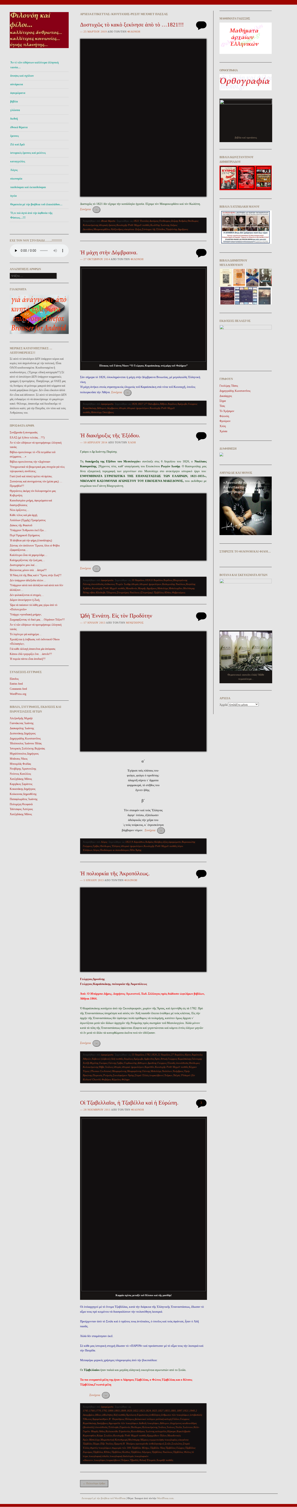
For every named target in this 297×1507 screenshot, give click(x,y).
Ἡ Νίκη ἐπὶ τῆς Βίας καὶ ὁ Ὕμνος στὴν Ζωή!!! (35, 575)
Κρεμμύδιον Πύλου (157, 1435)
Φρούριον (225, 421)
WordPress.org (18, 694)
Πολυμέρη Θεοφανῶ (21, 804)
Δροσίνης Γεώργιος (157, 1063)
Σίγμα (223, 400)
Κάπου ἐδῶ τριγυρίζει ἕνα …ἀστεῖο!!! (31, 654)
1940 (192, 1410)
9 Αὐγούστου (138, 841)
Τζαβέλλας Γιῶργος (174, 1447)
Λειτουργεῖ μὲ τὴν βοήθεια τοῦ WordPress (103, 1498)
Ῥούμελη (107, 1075)
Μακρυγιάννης (119, 1071)
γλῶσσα (15, 110)
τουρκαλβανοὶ (156, 1075)
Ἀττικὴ (164, 1058)
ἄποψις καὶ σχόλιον (22, 75)
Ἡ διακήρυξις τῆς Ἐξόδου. (110, 435)
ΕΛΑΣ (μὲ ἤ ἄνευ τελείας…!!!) (27, 437)
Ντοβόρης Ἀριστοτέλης (23, 768)
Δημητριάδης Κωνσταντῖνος (25, 738)
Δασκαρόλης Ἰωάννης (22, 728)
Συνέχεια (89, 209)
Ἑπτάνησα (113, 1427)
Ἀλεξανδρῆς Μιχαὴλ (21, 718)
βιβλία (14, 101)
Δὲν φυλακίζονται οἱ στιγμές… (27, 595)
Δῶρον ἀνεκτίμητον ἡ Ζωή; (25, 599)
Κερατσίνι (149, 1067)
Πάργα (96, 1443)
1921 (186, 1410)
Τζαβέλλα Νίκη (157, 1447)
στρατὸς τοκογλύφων (100, 1447)
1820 (129, 1410)
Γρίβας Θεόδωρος (102, 846)
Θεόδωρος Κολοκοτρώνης (144, 1427)
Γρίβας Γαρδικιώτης (127, 1063)
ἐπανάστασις (97, 584)
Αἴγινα (187, 1054)
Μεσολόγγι (96, 412)
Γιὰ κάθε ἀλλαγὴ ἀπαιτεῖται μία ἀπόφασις (32, 649)
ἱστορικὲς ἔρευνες (107, 225)
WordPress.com (165, 1498)
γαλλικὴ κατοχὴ (163, 1419)
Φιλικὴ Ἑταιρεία (147, 1460)
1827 (140, 403)
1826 (134, 403)
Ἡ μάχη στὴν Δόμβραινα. (109, 252)
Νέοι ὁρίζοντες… (19, 510)
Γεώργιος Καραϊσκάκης (179, 1058)
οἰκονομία (16, 178)
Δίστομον (101, 408)
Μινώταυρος (135, 622)
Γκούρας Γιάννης (107, 1063)
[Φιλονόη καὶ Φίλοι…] (39, 49)
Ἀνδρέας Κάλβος (153, 841)
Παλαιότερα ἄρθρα (94, 1483)
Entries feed (16, 683)
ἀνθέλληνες (154, 1414)
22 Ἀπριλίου (164, 1054)
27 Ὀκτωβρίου (151, 403)
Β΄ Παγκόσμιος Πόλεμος (121, 1419)
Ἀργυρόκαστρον (100, 1419)
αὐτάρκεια (16, 84)
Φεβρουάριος (178, 592)
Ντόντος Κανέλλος (20, 773)
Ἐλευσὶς (171, 1063)
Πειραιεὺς (97, 1075)
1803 (117, 1410)
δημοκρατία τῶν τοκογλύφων (123, 1423)
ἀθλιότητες (107, 1414)
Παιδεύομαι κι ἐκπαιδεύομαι (114, 850)
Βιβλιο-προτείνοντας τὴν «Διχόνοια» (30, 461)
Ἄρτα (157, 1058)
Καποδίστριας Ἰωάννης (143, 1431)
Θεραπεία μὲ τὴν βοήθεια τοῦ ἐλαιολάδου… (36, 204)
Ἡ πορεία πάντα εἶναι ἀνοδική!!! (27, 658)
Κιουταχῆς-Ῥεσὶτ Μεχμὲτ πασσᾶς (133, 225)
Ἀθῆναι (163, 403)
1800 (110, 1410)
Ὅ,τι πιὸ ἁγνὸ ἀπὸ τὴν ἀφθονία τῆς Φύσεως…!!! (31, 215)
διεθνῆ (14, 118)
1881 (173, 1410)
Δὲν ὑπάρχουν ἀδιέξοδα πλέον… (28, 580)
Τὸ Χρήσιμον (227, 411)
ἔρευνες (14, 135)
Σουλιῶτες (176, 1443)
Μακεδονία (131, 588)
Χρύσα (223, 431)
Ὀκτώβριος (108, 412)
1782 (148, 1054)
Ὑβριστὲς (134, 1460)
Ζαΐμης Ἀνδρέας (179, 220)
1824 (148, 1410)
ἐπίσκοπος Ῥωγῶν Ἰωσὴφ (117, 584)
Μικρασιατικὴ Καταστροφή (113, 1439)
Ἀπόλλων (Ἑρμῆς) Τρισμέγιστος (28, 520)
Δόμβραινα (112, 408)
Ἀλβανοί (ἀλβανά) (101, 1058)
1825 (154, 1410)
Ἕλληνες (116, 846)
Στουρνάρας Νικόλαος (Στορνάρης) (135, 592)
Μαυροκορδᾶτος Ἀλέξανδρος (108, 229)
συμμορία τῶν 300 (121, 1447)
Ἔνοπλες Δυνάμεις (149, 220)
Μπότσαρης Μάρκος (138, 1439)
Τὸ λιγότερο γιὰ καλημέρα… (26, 634)
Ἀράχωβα (182, 403)
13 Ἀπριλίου (138, 1054)
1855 (167, 1410)
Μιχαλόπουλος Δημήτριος (24, 753)
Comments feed (18, 688)
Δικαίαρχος (226, 396)
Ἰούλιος (109, 1067)
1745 (85, 1410)
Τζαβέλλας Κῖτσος (162, 592)
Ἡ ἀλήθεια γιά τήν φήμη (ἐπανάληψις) (31, 540)
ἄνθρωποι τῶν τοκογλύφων (175, 1414)
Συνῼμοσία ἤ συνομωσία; (24, 432)
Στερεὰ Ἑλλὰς (142, 1075)
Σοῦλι (168, 1443)
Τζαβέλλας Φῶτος (182, 1452)
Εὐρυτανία (124, 1427)
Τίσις (222, 406)
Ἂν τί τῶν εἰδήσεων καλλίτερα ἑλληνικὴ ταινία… (34, 65)
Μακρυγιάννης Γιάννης (138, 1071)
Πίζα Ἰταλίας (106, 1443)
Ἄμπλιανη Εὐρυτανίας (137, 1414)
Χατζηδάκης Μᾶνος (21, 779)
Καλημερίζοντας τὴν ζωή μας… (27, 560)
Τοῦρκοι (168, 1075)
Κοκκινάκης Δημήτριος (23, 789)
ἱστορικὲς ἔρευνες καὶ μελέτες (28, 152)
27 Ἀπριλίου (177, 1054)
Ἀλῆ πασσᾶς (117, 1058)
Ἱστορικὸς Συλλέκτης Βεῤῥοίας (27, 748)
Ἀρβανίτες (149, 1058)
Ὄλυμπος (111, 592)
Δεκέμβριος (102, 1423)
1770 (98, 1410)
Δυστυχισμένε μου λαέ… (23, 565)
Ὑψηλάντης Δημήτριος (177, 229)
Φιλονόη (133, 31)
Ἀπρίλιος (172, 403)
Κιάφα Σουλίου (105, 1435)
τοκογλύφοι (100, 1460)
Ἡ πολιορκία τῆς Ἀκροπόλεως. (115, 873)
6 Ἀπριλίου (157, 580)
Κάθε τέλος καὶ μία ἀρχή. (24, 515)
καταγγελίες (17, 161)
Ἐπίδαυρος (164, 220)
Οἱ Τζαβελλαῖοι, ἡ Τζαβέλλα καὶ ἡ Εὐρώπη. (129, 1103)
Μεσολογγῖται (175, 588)
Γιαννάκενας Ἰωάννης (22, 723)
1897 (179, 1410)
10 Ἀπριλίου (138, 580)
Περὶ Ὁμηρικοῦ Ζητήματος (25, 535)
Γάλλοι (175, 1419)
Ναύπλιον (167, 1071)
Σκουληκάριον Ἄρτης (123, 1075)
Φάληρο (126, 1079)
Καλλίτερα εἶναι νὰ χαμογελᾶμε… (28, 555)
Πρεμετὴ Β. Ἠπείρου (124, 1443)
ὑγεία (13, 195)
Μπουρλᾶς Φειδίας (20, 763)
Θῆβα (101, 1067)
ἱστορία (122, 408)
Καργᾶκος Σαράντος (21, 784)
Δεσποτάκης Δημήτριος (23, 733)
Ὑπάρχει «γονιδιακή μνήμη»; (26, 614)
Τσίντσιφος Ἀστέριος (21, 809)
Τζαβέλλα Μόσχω (140, 1447)
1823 (142, 1410)
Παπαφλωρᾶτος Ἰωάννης (24, 799)
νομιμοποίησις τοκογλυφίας (163, 1439)
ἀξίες (165, 841)
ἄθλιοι (98, 1414)
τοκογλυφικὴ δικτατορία (122, 1456)
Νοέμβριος (178, 1071)
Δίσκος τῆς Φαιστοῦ (21, 525)
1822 (136, 220)
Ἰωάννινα (188, 1427)
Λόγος (14, 170)
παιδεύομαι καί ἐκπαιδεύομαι (28, 187)
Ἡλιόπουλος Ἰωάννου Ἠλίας (26, 743)
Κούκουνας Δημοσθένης (23, 794)
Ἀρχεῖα (223, 704)
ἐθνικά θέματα (19, 127)
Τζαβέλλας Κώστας (120, 1452)
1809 (123, 1410)
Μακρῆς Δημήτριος (147, 588)
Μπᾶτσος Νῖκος (19, 758)
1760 (92, 1410)
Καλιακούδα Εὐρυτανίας (118, 1431)
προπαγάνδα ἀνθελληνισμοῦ (150, 1443)
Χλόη (132, 442)
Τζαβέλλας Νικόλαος (162, 1452)
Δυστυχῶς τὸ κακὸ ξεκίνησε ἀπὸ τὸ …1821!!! (132, 25)
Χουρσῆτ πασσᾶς (164, 1460)
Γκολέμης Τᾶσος (229, 385)
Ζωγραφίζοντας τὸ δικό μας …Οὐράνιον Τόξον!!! (37, 619)
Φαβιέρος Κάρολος (111, 1079)
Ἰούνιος (171, 1427)
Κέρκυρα (171, 1431)
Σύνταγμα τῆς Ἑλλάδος (153, 229)
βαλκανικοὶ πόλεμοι (145, 1419)
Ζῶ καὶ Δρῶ (17, 144)
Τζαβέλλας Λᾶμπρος (141, 1452)
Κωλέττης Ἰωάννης (159, 225)
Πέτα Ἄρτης (135, 850)
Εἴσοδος (14, 678)
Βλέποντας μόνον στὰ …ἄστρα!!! (28, 570)
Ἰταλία (178, 1427)
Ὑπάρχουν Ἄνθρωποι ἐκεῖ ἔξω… (28, 530)
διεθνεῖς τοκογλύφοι (149, 1423)
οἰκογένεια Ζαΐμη (132, 229)
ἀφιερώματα (17, 93)
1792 (104, 1410)
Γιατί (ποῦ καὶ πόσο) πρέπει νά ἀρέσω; (31, 476)
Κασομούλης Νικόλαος (173, 584)
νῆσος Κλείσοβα (98, 592)
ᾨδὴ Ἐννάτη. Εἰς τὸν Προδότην (116, 616)
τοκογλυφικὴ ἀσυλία (99, 1456)
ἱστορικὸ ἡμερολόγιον (138, 408)
